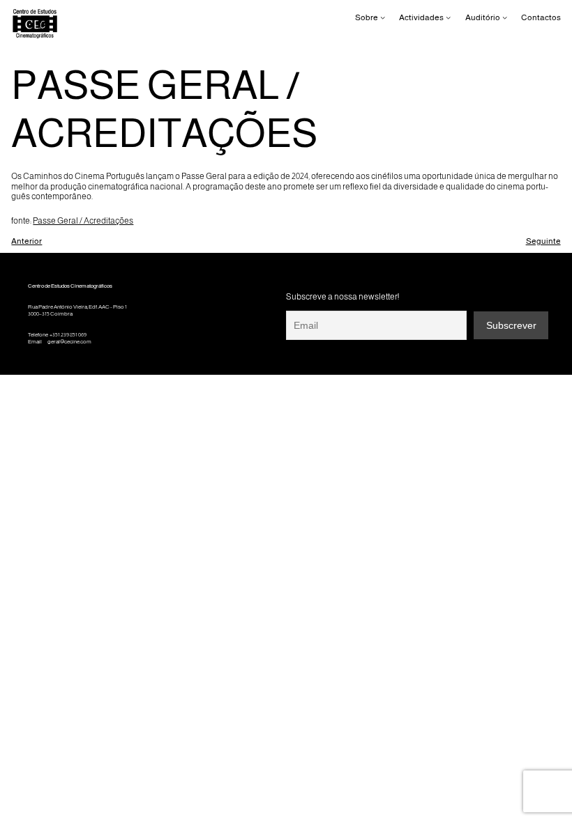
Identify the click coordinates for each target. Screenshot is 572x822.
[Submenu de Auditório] (504, 17)
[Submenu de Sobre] (382, 17)
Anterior (26, 241)
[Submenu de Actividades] (448, 17)
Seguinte (543, 241)
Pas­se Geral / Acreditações (83, 221)
